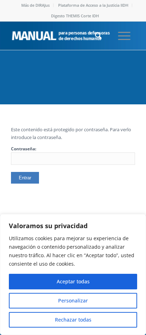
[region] (73, 274)
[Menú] (120, 36)
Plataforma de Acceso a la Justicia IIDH (93, 5)
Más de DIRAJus (35, 5)
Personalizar (73, 300)
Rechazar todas (73, 319)
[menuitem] (36, 5)
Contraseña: (23, 149)
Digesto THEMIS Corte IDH (75, 15)
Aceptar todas (73, 281)
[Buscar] (95, 36)
